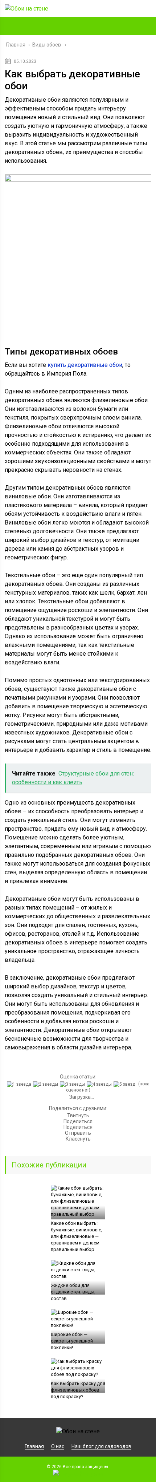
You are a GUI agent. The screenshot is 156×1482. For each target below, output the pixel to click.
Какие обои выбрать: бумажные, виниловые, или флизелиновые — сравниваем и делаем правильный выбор (76, 1236)
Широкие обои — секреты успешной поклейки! (72, 1341)
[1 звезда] (20, 1084)
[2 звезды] (46, 1084)
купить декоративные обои (85, 364)
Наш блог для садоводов (101, 1446)
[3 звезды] (73, 1084)
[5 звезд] (125, 1084)
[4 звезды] (100, 1084)
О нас (57, 1446)
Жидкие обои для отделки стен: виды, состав (73, 1292)
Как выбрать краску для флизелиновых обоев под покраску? (78, 1390)
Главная (34, 1446)
